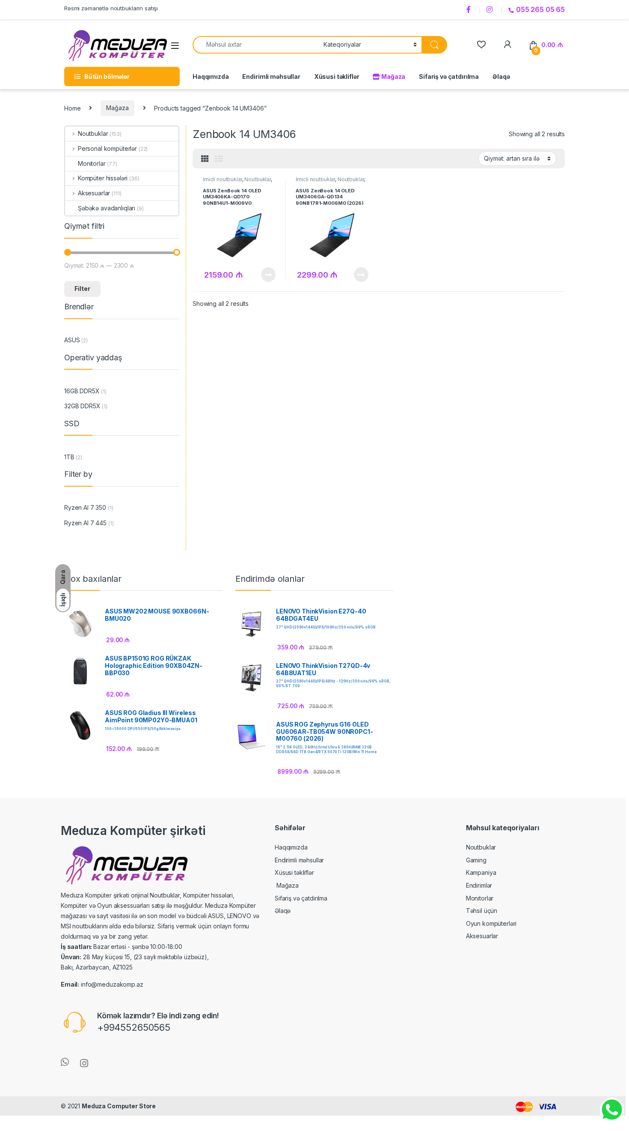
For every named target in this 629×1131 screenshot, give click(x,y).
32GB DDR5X (82, 406)
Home (72, 107)
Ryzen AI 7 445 (85, 523)
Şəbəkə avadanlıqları (106, 208)
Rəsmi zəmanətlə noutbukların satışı (111, 8)
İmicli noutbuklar (222, 179)
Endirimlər (479, 885)
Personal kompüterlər (107, 148)
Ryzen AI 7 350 (85, 507)
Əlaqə (501, 76)
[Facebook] (469, 10)
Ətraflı (267, 274)
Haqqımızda (211, 76)
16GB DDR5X (82, 391)
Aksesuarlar (94, 193)
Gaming (476, 860)
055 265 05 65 (540, 9)
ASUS (72, 340)
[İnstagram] (491, 10)
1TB (69, 457)
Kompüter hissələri (103, 178)
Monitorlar (92, 163)
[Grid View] (205, 159)
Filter (82, 288)
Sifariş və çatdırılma (449, 76)
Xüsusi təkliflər (336, 76)
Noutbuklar (257, 179)
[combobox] (256, 45)
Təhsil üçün (481, 910)
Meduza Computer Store (119, 1106)
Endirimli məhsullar (271, 76)
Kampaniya (481, 872)
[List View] (219, 159)
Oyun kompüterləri (491, 923)
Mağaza (392, 76)
